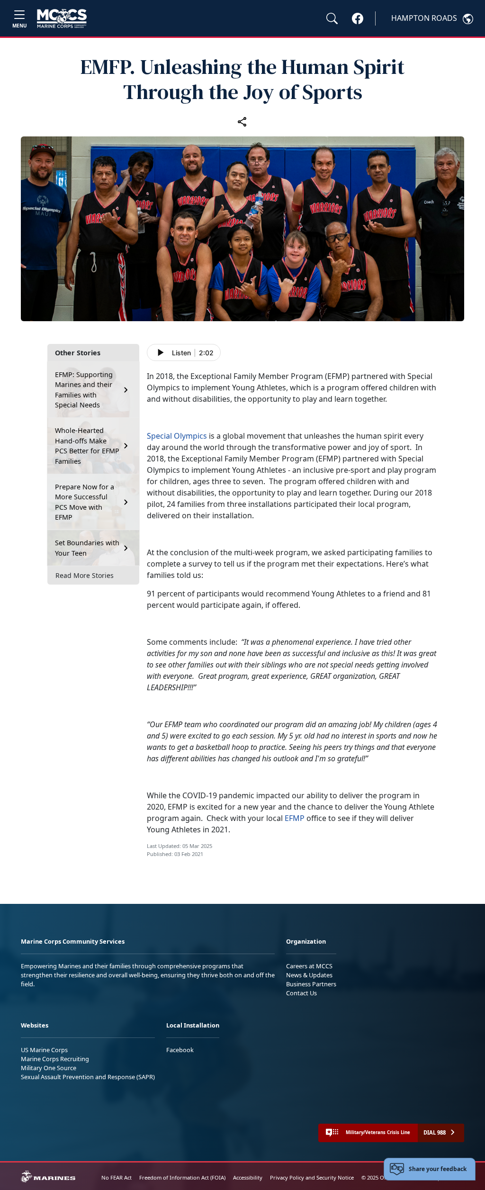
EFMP (295, 818)
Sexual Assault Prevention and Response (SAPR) (88, 1077)
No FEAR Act (116, 1177)
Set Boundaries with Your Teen (87, 548)
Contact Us (301, 993)
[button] (357, 18)
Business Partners (311, 984)
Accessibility (247, 1177)
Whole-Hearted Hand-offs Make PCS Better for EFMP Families (87, 446)
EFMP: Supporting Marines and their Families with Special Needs (84, 390)
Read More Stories (84, 575)
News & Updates (309, 975)
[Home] (62, 18)
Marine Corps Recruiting (55, 1059)
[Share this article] (242, 121)
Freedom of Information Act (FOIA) (182, 1177)
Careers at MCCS (309, 966)
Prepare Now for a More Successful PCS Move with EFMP (84, 502)
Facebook (180, 1050)
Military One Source (48, 1068)
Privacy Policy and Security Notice (312, 1177)
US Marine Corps (44, 1050)
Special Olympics (177, 436)
